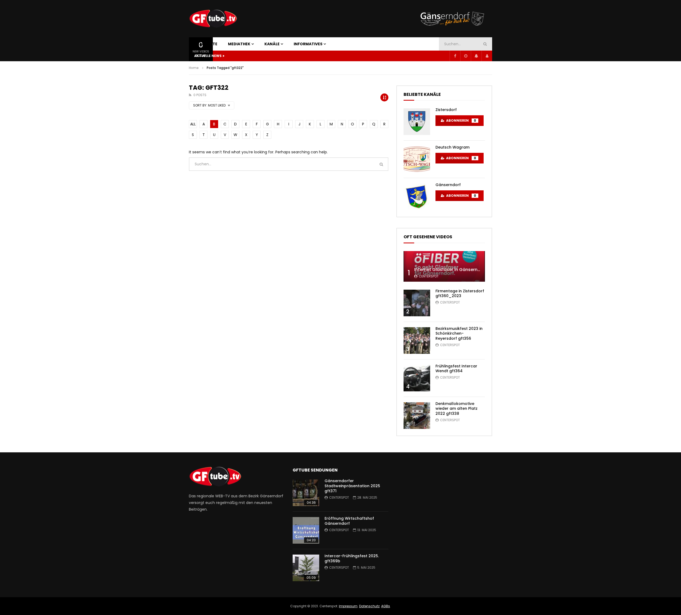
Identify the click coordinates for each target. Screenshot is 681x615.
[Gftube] (213, 18)
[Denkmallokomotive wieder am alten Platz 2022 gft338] (417, 415)
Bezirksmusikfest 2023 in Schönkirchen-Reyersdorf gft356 (459, 333)
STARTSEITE (205, 44)
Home (194, 67)
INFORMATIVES (308, 44)
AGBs (385, 606)
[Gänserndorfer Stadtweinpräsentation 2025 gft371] (306, 492)
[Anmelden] (486, 56)
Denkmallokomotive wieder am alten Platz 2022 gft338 (456, 408)
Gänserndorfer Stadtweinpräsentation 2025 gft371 (352, 486)
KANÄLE (272, 44)
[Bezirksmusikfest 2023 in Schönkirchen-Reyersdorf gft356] (417, 340)
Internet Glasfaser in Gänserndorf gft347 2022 (464, 269)
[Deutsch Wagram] (417, 159)
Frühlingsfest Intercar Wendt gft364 (456, 368)
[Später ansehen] (465, 56)
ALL (193, 124)
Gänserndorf (448, 184)
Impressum (348, 606)
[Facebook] (455, 56)
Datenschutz (369, 606)
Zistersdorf (446, 109)
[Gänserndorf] (417, 196)
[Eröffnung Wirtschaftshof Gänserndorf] (306, 530)
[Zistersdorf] (417, 121)
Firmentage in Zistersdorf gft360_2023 (459, 293)
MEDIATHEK (239, 44)
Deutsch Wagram (452, 147)
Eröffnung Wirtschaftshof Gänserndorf (349, 521)
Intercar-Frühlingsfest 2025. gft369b (352, 558)
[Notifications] (476, 56)
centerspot (429, 276)
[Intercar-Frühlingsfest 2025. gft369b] (306, 568)
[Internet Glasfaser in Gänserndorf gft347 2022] (444, 266)
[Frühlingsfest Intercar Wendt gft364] (417, 378)
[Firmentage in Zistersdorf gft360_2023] (417, 303)
